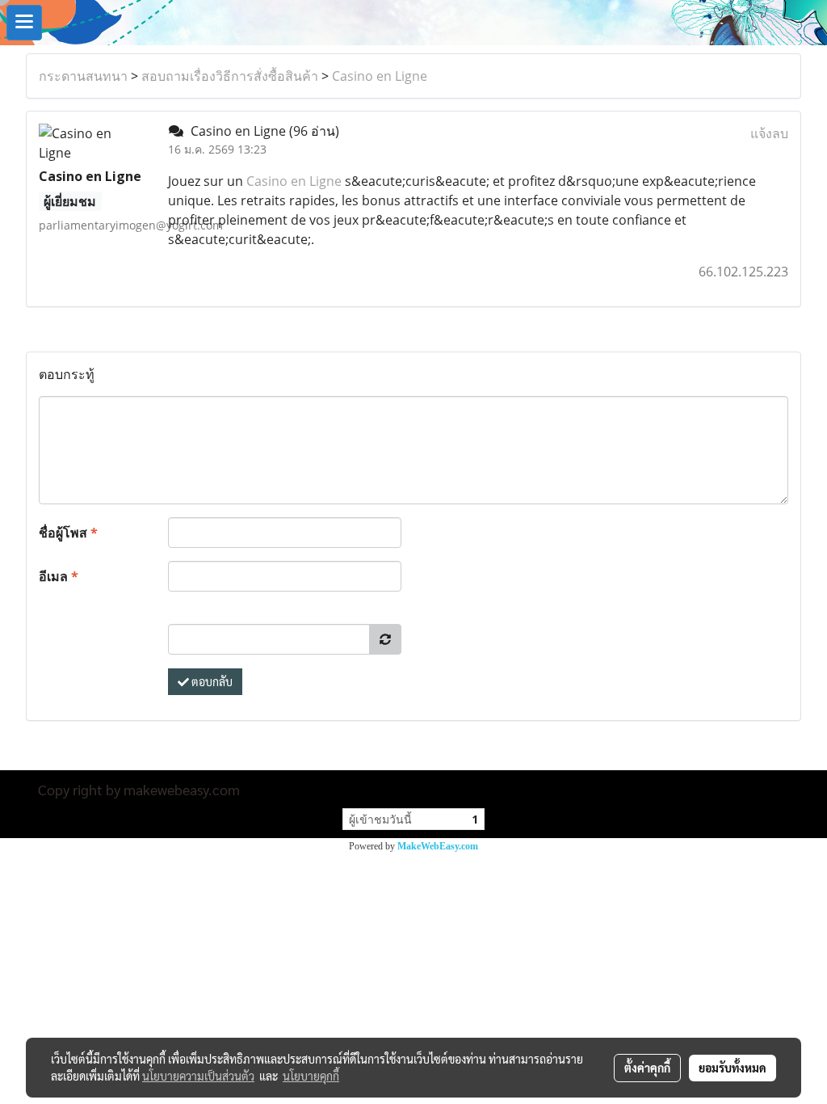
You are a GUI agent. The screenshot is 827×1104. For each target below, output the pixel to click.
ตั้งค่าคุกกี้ (647, 1067)
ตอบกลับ (211, 681)
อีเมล (58, 576)
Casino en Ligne (379, 76)
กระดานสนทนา (83, 76)
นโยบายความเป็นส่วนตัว (198, 1075)
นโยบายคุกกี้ (311, 1075)
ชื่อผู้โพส (68, 532)
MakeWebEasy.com (437, 846)
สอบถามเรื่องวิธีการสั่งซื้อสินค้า (229, 76)
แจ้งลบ (769, 133)
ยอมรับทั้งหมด (732, 1067)
